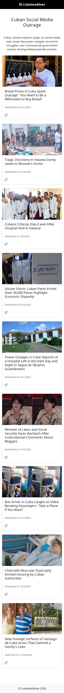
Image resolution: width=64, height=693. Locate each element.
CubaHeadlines (33, 4)
